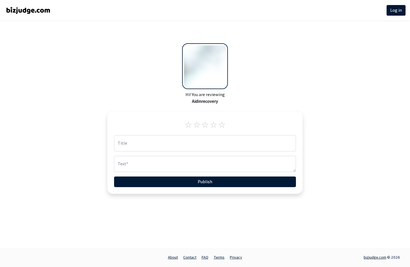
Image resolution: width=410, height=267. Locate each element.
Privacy (236, 257)
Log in (396, 10)
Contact (189, 257)
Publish (205, 182)
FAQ (205, 257)
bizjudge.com (375, 257)
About (173, 257)
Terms (219, 257)
